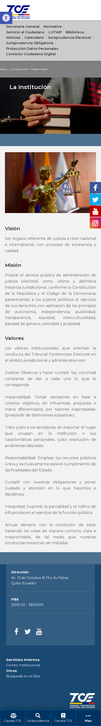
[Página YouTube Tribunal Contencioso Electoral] (39, 631)
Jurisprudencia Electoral (69, 37)
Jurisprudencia (38, 721)
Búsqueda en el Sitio (23, 676)
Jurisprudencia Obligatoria (29, 43)
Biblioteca (75, 32)
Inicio (3, 69)
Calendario (34, 37)
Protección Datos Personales (32, 49)
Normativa (52, 26)
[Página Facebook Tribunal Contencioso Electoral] (16, 631)
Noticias (13, 37)
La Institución (19, 69)
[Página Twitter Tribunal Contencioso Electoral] (27, 631)
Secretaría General (22, 26)
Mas (88, 721)
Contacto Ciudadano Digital (31, 54)
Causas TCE (12, 721)
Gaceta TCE (63, 721)
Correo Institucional (23, 665)
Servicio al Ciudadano (25, 32)
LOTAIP (55, 32)
